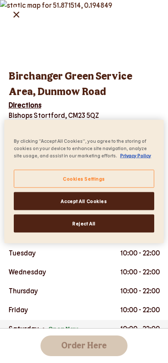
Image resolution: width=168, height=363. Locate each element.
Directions (25, 105)
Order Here (84, 346)
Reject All (84, 223)
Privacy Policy (135, 155)
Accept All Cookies (84, 201)
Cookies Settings (84, 179)
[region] (84, 181)
